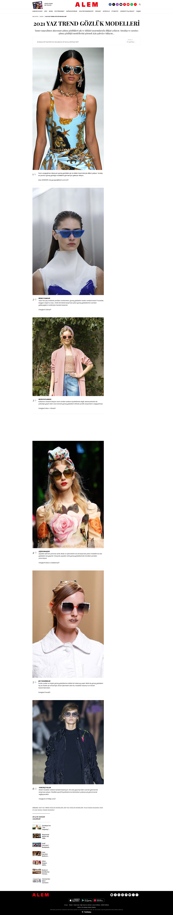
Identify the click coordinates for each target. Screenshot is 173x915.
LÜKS (45, 11)
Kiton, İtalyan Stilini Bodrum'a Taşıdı (39, 862)
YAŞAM (138, 11)
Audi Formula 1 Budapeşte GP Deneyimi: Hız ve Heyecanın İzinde (41, 845)
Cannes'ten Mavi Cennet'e (38, 880)
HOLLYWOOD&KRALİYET (86, 11)
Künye (66, 905)
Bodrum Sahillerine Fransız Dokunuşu (39, 871)
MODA (51, 11)
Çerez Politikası (96, 905)
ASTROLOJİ (106, 11)
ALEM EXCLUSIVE (37, 11)
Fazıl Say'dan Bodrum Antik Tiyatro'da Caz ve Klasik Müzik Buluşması (40, 854)
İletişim (71, 905)
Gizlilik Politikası (105, 905)
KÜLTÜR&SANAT (59, 11)
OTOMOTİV (114, 11)
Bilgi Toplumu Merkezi (86, 905)
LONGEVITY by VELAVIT (127, 11)
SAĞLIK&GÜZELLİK (71, 11)
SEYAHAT (98, 11)
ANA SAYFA (35, 16)
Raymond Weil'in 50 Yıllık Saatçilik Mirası (41, 835)
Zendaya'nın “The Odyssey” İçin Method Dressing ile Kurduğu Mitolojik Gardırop (40, 827)
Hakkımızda (76, 905)
